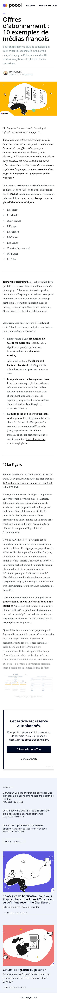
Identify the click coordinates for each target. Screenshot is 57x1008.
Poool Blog (25, 997)
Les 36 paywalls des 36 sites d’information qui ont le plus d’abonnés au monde (26, 812)
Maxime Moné (15, 72)
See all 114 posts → (13, 841)
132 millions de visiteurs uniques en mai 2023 (27, 482)
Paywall (30, 5)
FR (4, 13)
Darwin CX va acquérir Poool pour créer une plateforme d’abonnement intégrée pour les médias (28, 796)
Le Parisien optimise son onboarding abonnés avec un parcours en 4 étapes (25, 827)
